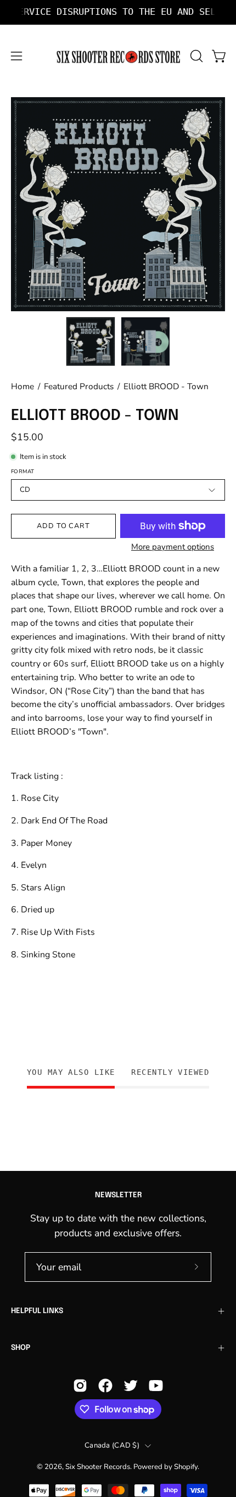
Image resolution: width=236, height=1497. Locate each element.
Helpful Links (37, 1311)
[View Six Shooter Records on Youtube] (156, 1385)
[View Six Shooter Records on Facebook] (105, 1385)
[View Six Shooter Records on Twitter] (130, 1385)
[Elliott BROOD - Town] (90, 341)
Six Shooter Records (97, 1467)
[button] (195, 56)
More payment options (172, 546)
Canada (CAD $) (112, 1445)
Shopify (186, 1467)
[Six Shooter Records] (118, 56)
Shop (20, 1348)
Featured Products (79, 386)
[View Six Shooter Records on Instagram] (80, 1385)
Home (22, 386)
